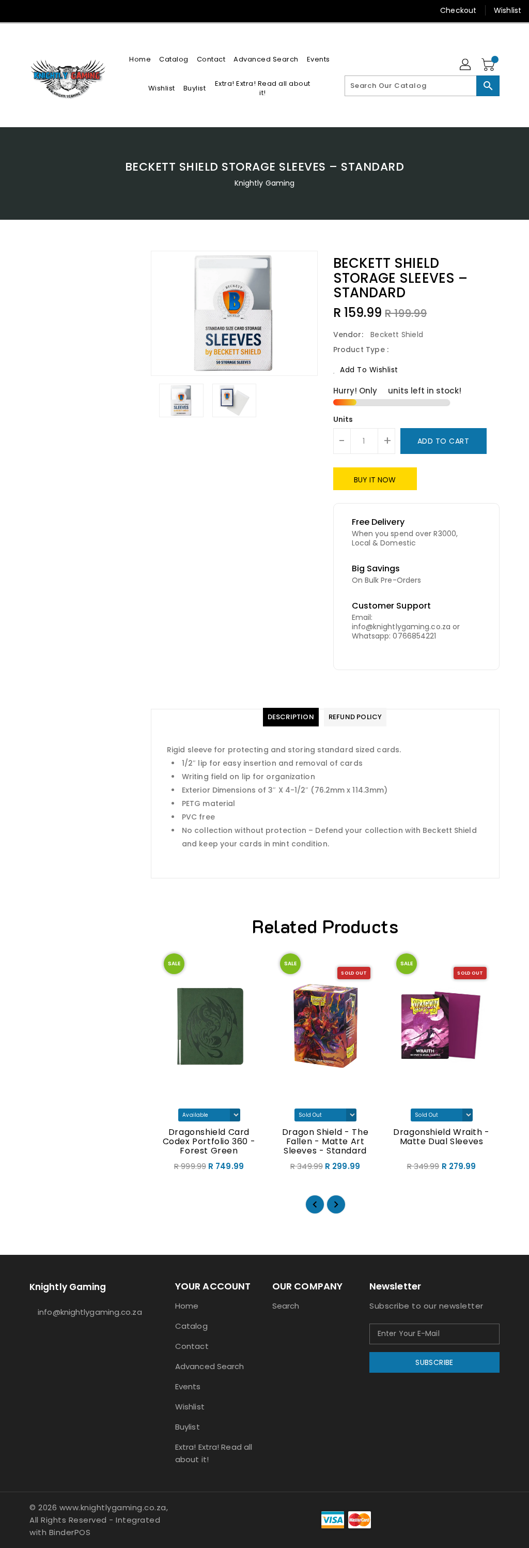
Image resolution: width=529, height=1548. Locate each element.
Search (286, 1305)
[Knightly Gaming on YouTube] (53, 10)
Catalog (191, 1326)
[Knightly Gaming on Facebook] (16, 10)
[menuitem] (140, 59)
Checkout (458, 10)
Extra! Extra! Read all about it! (213, 1453)
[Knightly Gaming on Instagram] (34, 10)
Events (188, 1386)
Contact (192, 1346)
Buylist (187, 1426)
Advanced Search (209, 1366)
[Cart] (489, 65)
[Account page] (466, 65)
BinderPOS (70, 1532)
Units (343, 419)
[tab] (291, 717)
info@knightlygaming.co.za (83, 1312)
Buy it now (375, 480)
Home (186, 1305)
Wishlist (507, 10)
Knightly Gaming (265, 183)
